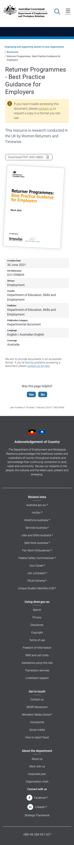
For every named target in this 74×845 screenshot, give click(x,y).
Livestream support (37, 678)
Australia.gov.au (36, 505)
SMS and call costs (37, 655)
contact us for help (38, 366)
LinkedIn (40, 807)
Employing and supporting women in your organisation (34, 46)
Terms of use (37, 640)
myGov (36, 512)
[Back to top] (66, 837)
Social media (37, 729)
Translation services (37, 670)
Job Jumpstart (36, 573)
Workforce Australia (36, 520)
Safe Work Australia (36, 543)
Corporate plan (37, 774)
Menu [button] (68, 14)
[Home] (23, 11)
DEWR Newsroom (37, 707)
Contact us (37, 699)
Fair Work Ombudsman (36, 550)
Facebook (40, 797)
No (43, 394)
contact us (45, 108)
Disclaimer (37, 625)
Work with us (37, 766)
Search (37, 609)
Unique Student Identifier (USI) (36, 588)
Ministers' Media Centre (36, 714)
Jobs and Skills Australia (36, 535)
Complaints (37, 722)
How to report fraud (37, 737)
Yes (31, 394)
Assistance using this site (37, 662)
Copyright (37, 632)
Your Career (36, 565)
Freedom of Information (37, 647)
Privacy (37, 617)
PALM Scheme (36, 580)
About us (37, 758)
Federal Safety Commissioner (36, 558)
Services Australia (36, 527)
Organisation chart (37, 781)
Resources (12, 52)
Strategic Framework (37, 815)
